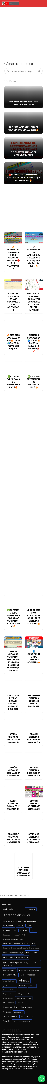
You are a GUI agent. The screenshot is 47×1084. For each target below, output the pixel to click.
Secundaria (26, 1007)
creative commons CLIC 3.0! (22, 1042)
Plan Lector (22, 986)
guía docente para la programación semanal (20, 964)
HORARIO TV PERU (9, 975)
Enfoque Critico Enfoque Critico (13, 939)
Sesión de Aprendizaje (10, 1016)
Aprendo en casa (16, 915)
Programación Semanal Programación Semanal (18, 994)
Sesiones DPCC (18, 1012)
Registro (20, 1002)
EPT (33, 943)
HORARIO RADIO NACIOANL (29, 970)
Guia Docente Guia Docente (15, 957)
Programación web (24, 998)
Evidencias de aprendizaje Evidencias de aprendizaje (21, 948)
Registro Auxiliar (10, 1007)
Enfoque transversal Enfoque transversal (16, 944)
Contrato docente (9, 930)
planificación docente (9, 986)
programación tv (8, 998)
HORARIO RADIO (9, 970)
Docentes (23, 930)
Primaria (32, 986)
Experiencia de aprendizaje (13, 953)
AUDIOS (20, 925)
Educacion (7, 935)
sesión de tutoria (27, 1016)
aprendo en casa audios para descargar (20, 921)
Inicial (22, 975)
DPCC (33, 930)
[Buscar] (38, 70)
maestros (31, 975)
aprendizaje (30, 909)
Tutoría (6, 1021)
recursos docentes (8, 1002)
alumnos (20, 909)
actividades (8, 909)
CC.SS (29, 925)
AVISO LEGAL (20, 1049)
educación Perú (19, 935)
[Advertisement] (23, 34)
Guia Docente (32, 952)
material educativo (9, 981)
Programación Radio (9, 990)
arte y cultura (8, 925)
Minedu (24, 980)
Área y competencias (21, 1021)
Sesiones (7, 1012)
